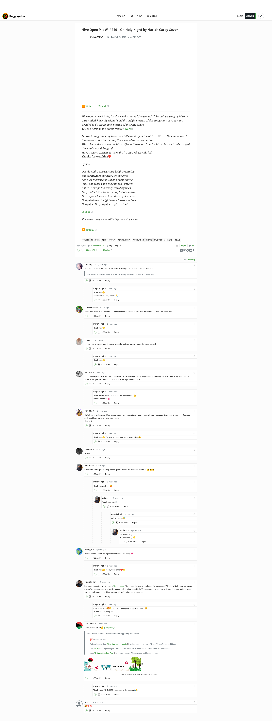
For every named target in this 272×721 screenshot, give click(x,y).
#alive (177, 239)
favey (87, 702)
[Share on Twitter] (184, 250)
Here (128, 129)
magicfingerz (90, 582)
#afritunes (98, 648)
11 (193, 245)
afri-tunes (89, 623)
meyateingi (97, 37)
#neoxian (95, 239)
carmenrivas (90, 307)
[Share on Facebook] (181, 250)
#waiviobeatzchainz (163, 239)
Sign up (250, 15)
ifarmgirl (88, 549)
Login (240, 15)
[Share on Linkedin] (190, 250)
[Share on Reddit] (187, 250)
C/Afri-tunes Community (117, 644)
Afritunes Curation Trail (103, 653)
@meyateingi (118, 586)
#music (85, 239)
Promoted (151, 15)
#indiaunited (138, 239)
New (139, 15)
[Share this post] (193, 250)
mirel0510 (89, 411)
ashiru (87, 340)
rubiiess (88, 465)
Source (86, 211)
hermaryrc (89, 264)
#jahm (149, 239)
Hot (131, 15)
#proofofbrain (108, 239)
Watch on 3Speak (96, 106)
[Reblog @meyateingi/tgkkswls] (177, 245)
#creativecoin (124, 239)
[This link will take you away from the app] (113, 663)
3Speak (90, 229)
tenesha (88, 449)
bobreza (88, 372)
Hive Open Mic (117, 37)
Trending (120, 15)
